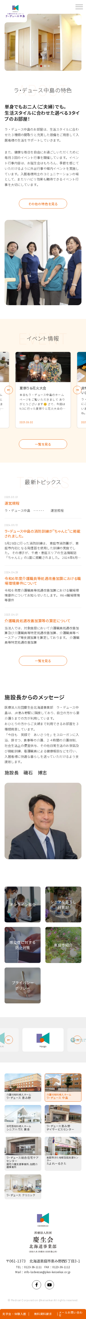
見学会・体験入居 (14, 1314)
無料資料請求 (43, 1314)
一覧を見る (43, 444)
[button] (37, 66)
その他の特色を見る (43, 203)
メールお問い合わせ (71, 1313)
